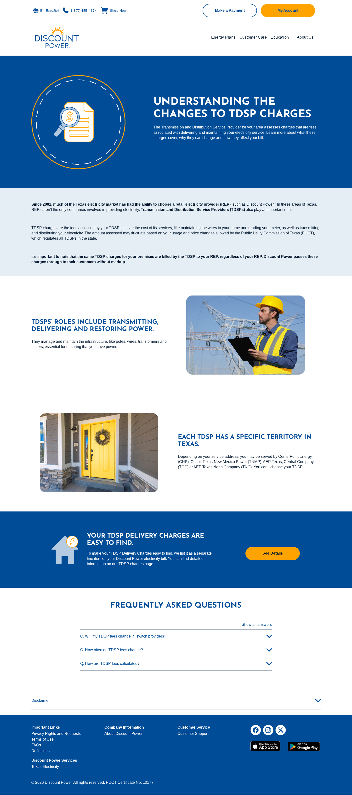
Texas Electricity (45, 767)
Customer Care (253, 37)
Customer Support (192, 733)
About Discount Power (123, 733)
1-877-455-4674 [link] (83, 10)
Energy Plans (223, 37)
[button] (230, 10)
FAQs (36, 745)
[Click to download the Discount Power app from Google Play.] (304, 744)
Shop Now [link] (118, 10)
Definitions (40, 751)
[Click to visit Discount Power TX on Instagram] (268, 730)
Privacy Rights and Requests (56, 733)
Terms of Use (42, 739)
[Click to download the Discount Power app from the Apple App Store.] (267, 744)
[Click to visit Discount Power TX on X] (280, 730)
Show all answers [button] (257, 624)
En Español (49, 10)
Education (280, 37)
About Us (305, 37)
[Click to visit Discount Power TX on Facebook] (255, 730)
